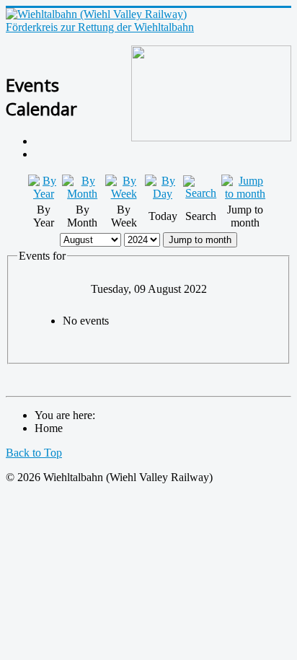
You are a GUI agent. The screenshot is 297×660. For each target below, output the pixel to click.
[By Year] (43, 194)
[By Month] (82, 194)
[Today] (163, 194)
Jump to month (200, 239)
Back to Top (34, 452)
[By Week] (123, 194)
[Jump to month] (245, 194)
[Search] (200, 193)
